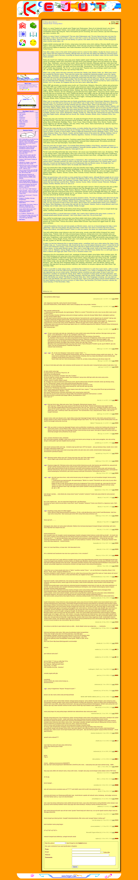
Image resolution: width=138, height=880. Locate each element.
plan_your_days (23, 120)
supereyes (22, 118)
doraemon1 (22, 117)
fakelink (21, 115)
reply (113, 298)
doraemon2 (22, 112)
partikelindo (22, 123)
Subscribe (106, 852)
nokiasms (21, 126)
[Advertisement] (28, 62)
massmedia (22, 124)
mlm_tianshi (22, 114)
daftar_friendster (23, 121)
